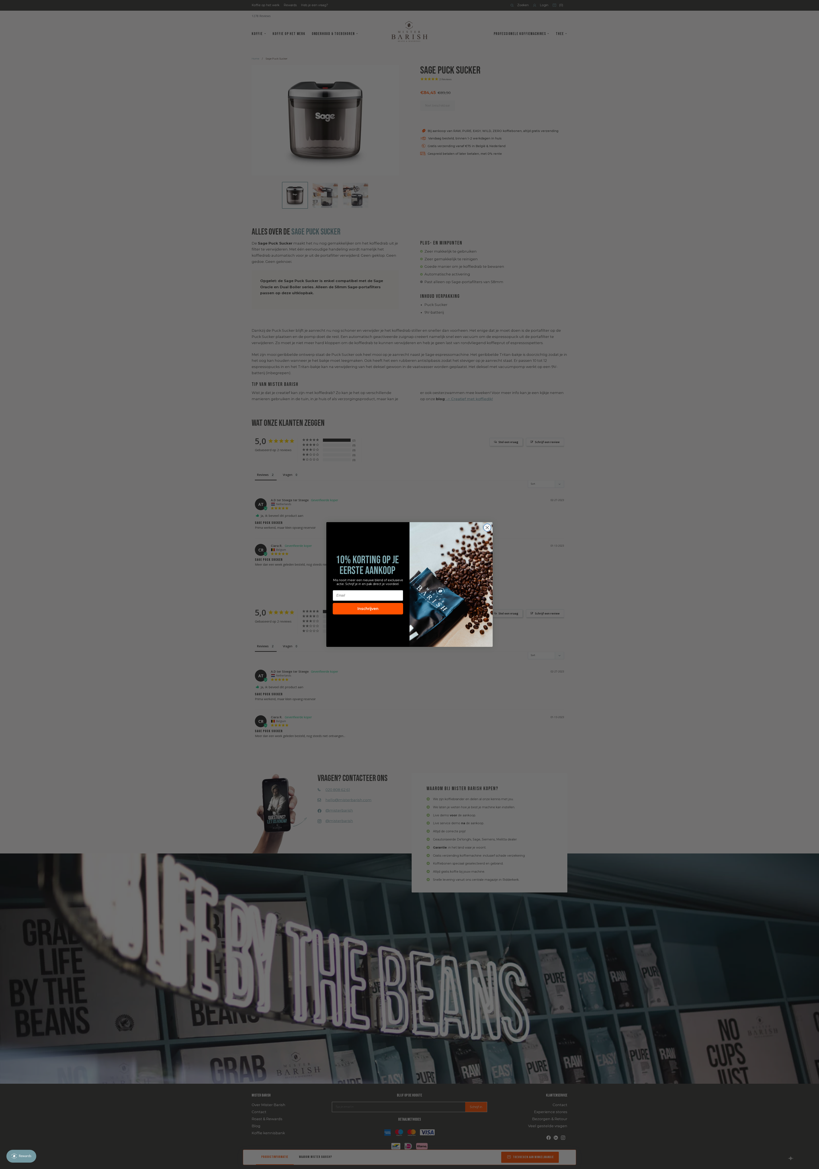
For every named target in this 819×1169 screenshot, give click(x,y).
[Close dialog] (487, 527)
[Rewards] (21, 1156)
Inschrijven (368, 608)
